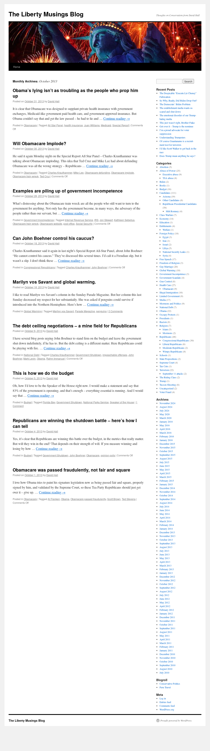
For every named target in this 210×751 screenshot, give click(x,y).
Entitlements (165, 226)
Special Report (120, 125)
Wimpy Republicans (172, 351)
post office (69, 223)
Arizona (166, 196)
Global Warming (33, 311)
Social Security (84, 223)
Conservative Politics (170, 683)
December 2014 (167, 488)
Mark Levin (29, 358)
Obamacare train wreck (26, 176)
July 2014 (164, 506)
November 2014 (167, 491)
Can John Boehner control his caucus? (53, 238)
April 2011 (165, 639)
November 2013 (167, 536)
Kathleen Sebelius (124, 220)
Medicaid (106, 125)
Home (16, 67)
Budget (28, 402)
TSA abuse (168, 178)
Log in (163, 698)
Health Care (165, 285)
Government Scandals (170, 277)
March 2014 (165, 521)
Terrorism (164, 370)
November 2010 (167, 657)
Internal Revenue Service (79, 220)
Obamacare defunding (97, 172)
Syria (165, 255)
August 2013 (166, 547)
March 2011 (165, 643)
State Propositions (168, 358)
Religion (164, 325)
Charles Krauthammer (60, 172)
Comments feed (167, 705)
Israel (165, 244)
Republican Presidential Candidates (180, 203)
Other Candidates (171, 200)
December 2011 (167, 617)
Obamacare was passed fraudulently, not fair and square (71, 470)
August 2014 (166, 502)
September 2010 (167, 665)
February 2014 (167, 524)
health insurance (73, 125)
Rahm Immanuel (55, 358)
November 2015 (167, 447)
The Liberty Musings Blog (46, 13)
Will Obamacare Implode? (39, 143)
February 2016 (167, 436)
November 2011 (167, 620)
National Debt (31, 355)
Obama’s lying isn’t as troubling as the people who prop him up (75, 93)
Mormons (167, 333)
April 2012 (165, 606)
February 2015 (167, 480)
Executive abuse (170, 174)
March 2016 (165, 432)
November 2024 (167, 403)
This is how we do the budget (43, 373)
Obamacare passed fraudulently (88, 499)
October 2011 (166, 624)
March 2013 (165, 565)
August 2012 (166, 591)
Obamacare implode (122, 172)
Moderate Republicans (173, 347)
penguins (101, 311)
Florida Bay (49, 402)
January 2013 (166, 572)
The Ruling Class (168, 377)
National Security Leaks (174, 251)
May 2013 (165, 558)
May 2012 (165, 602)
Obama (41, 358)
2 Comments (115, 311)
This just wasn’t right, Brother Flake (177, 122)
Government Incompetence (39, 220)
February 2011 (167, 646)
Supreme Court (167, 362)
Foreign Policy (167, 233)
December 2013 (167, 532)
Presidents (165, 318)
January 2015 (166, 484)
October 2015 (166, 451)
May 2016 (165, 425)
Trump (163, 381)
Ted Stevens (129, 499)
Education (164, 222)
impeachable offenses (115, 355)
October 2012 (166, 584)
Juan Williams (92, 125)
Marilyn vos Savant (63, 311)
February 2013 (167, 569)
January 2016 (166, 440)
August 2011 (166, 632)
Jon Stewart (106, 220)
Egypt (165, 237)
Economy (164, 218)
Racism (163, 322)
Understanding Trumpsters (172, 137)
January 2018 (166, 421)
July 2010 (164, 672)
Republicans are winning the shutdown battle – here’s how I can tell (75, 423)
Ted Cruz (45, 176)
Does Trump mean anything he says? (177, 155)
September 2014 (167, 499)
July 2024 (164, 410)
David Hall (53, 101)
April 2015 (165, 473)
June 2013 (165, 554)
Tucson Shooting (168, 384)
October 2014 (166, 495)
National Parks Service (96, 402)
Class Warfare (166, 215)
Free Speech (165, 259)
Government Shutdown (88, 355)
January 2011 (166, 650)
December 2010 (167, 654)
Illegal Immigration (169, 292)
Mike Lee (78, 172)
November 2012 (167, 580)
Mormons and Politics (170, 303)
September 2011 (167, 628)
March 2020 (165, 417)
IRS (96, 220)
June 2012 (165, 598)
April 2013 (165, 561)
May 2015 (165, 469)
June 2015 (165, 465)
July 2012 (164, 595)
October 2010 (166, 661)
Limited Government (170, 296)
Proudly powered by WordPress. (176, 720)
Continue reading (116, 118)
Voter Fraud (165, 392)
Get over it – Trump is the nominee (176, 126)
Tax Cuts (164, 366)
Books (163, 185)
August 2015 (166, 458)
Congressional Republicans (39, 267)
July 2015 (164, 462)
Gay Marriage (166, 266)
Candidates (165, 192)
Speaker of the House (122, 402)
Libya (165, 248)
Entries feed (165, 702)
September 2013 (167, 543)
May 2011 (165, 635)
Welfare (166, 229)
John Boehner (99, 267)
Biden (162, 181)
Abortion (164, 167)
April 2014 (165, 517)
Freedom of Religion (170, 262)
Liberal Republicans (172, 344)
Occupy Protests (168, 314)
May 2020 (165, 414)
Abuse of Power (168, 170)
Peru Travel (165, 687)
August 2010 (166, 668)
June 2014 (165, 510)
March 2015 (165, 477)
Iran (165, 240)
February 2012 (167, 609)
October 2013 (166, 539)
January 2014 (166, 528)
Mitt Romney (172, 211)
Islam (165, 329)
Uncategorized (166, 388)
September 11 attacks (173, 373)
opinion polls (108, 455)
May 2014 (165, 513)
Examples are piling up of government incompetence (68, 191)
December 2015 (167, 443)
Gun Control (166, 281)
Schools (163, 355)
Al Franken (54, 499)
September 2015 (167, 454)
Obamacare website (51, 223)
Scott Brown (114, 499)
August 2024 (166, 406)
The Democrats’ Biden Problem (175, 104)
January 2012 (166, 613)
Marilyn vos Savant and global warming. (54, 282)
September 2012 (167, 587)
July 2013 (164, 550)
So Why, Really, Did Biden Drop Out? (178, 100)
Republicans (165, 336)
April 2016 (165, 429)
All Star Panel (55, 125)
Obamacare (30, 125)
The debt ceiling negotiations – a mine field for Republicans (75, 326)
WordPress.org (167, 709)
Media (163, 299)
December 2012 (167, 576)
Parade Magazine (85, 311)
